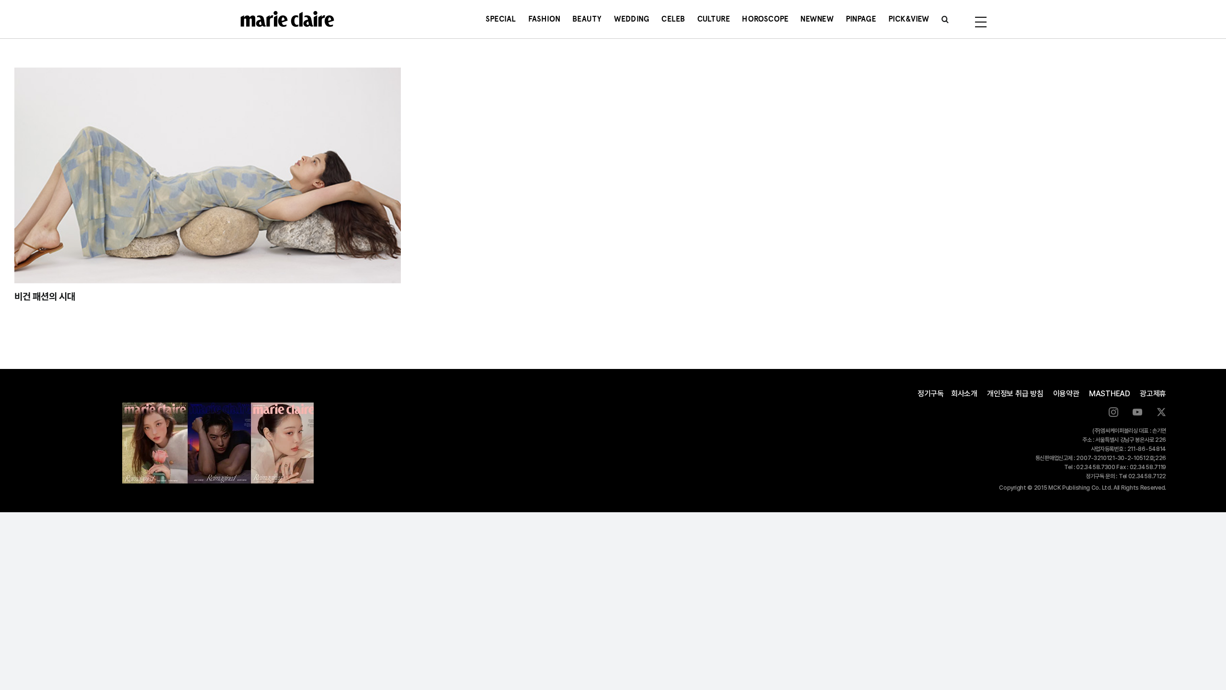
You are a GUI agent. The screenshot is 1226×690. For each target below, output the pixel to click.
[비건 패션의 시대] (207, 175)
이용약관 (1066, 393)
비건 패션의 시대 (44, 296)
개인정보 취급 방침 (1015, 393)
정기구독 (931, 393)
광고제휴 (1153, 393)
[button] (945, 19)
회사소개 (964, 393)
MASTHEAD (1109, 393)
